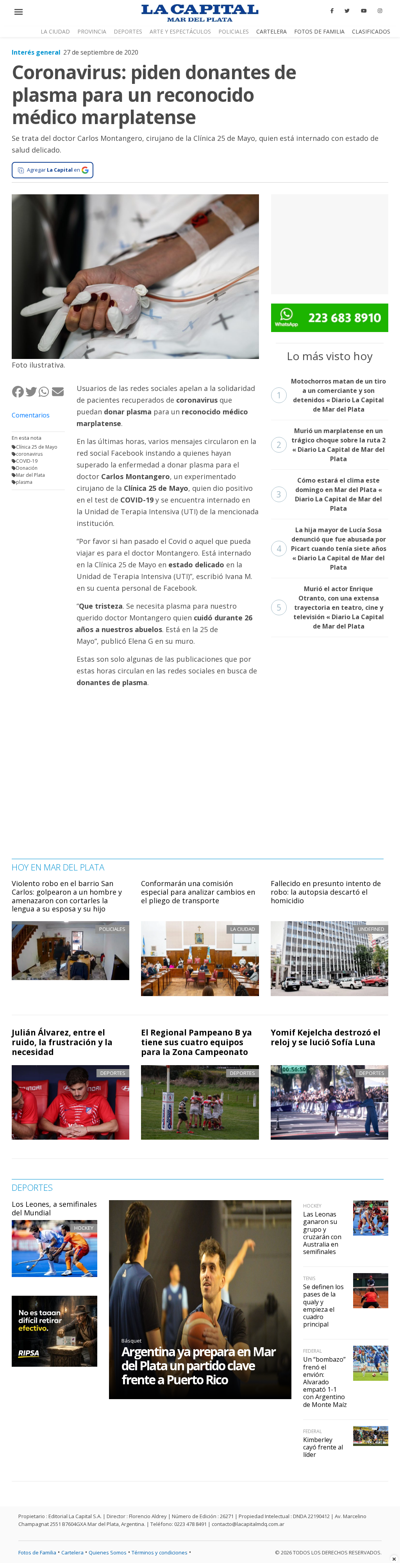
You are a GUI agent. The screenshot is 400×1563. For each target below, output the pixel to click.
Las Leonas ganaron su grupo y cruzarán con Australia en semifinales (322, 1233)
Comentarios (31, 415)
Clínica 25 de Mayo (36, 447)
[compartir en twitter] (31, 391)
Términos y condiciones (160, 1552)
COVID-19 (27, 461)
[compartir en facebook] (18, 391)
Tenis (309, 1278)
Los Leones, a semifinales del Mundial (54, 1208)
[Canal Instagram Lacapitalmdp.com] (380, 11)
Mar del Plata (30, 475)
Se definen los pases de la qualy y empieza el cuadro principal (323, 1305)
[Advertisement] (329, 243)
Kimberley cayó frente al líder (323, 1447)
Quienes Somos (108, 1552)
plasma (24, 482)
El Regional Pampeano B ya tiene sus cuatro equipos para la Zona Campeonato (196, 1042)
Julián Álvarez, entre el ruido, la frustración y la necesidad (62, 1042)
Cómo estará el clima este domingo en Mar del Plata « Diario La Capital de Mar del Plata (329, 494)
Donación (27, 468)
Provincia (91, 31)
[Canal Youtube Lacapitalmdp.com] (363, 11)
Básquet (131, 1340)
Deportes (128, 31)
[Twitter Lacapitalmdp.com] (347, 11)
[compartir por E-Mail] (58, 391)
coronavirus (29, 454)
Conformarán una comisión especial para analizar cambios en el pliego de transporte (198, 892)
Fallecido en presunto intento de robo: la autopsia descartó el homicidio (326, 892)
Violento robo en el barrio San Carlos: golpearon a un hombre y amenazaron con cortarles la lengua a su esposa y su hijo (67, 896)
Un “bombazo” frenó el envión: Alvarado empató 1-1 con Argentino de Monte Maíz (325, 1381)
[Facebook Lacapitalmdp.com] (332, 11)
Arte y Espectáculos (180, 31)
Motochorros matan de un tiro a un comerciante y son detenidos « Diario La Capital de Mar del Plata (331, 395)
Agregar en (53, 169)
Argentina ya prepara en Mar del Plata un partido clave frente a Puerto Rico (198, 1365)
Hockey (83, 1227)
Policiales (233, 31)
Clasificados (371, 31)
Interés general (36, 52)
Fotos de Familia (319, 31)
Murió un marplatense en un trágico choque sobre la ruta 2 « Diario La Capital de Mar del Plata (331, 444)
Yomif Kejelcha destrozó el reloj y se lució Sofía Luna (325, 1037)
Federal (312, 1351)
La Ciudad (55, 31)
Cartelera (271, 31)
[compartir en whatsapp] (45, 391)
